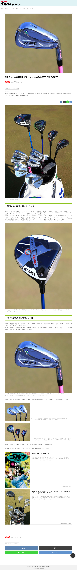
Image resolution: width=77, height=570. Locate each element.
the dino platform (40, 568)
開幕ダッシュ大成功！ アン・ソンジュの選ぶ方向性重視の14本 (31, 77)
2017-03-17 (14, 81)
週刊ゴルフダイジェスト (17, 82)
